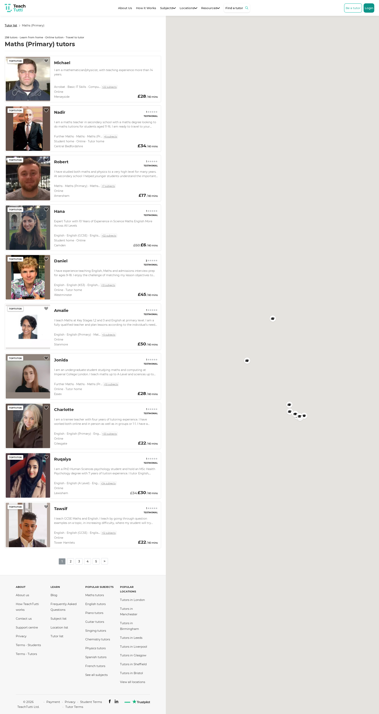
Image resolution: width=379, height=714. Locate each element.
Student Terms (91, 702)
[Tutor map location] (247, 360)
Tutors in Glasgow (133, 655)
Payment (53, 702)
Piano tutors (94, 613)
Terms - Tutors (26, 654)
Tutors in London (132, 600)
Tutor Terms (74, 707)
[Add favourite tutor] (46, 61)
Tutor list (57, 636)
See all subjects (96, 675)
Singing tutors (95, 630)
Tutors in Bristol (131, 673)
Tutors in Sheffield (133, 664)
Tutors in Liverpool (133, 646)
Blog (54, 595)
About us (22, 595)
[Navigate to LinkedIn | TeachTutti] (116, 702)
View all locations (132, 682)
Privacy (21, 636)
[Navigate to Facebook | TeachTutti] (110, 702)
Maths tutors (94, 595)
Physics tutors (95, 648)
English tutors (95, 604)
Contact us (24, 618)
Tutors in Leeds (131, 638)
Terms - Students (28, 645)
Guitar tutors (94, 622)
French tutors (95, 666)
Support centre (27, 627)
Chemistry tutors (97, 639)
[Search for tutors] (247, 7)
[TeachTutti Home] (15, 8)
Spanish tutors (95, 657)
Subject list (59, 618)
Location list (59, 627)
